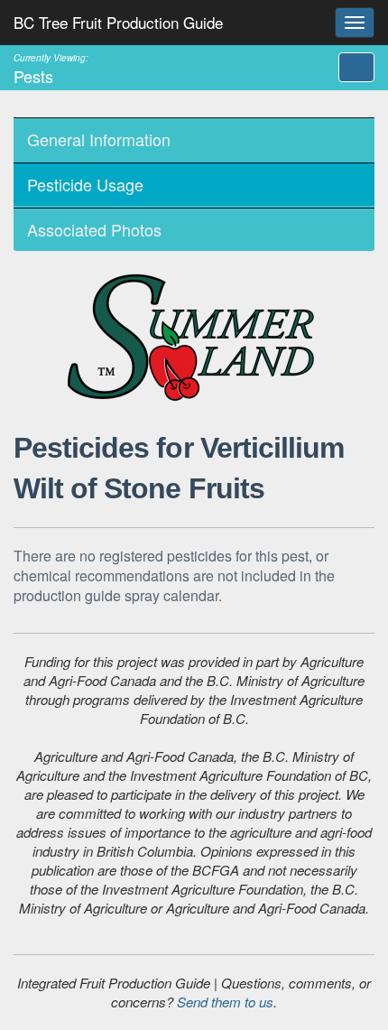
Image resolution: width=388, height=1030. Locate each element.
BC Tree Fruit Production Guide (118, 22)
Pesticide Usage (85, 184)
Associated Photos (94, 229)
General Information (99, 139)
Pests (51, 68)
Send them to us (225, 1001)
